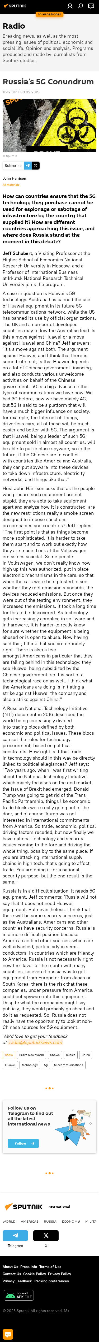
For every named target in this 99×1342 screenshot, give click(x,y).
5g (46, 1065)
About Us (10, 1266)
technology (30, 1065)
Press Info (28, 1266)
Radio (9, 1055)
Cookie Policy (34, 1273)
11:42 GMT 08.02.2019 (21, 92)
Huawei (10, 1065)
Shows (55, 1055)
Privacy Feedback (17, 1281)
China (86, 1055)
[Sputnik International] (16, 8)
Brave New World (31, 1055)
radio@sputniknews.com (35, 1042)
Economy (71, 1221)
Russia (70, 1055)
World (9, 1221)
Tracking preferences (51, 1281)
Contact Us (12, 1273)
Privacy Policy (59, 1273)
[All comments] (8, 1334)
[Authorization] (70, 6)
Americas (30, 1221)
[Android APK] (19, 1296)
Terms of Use (50, 1266)
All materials (11, 185)
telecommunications (68, 1065)
